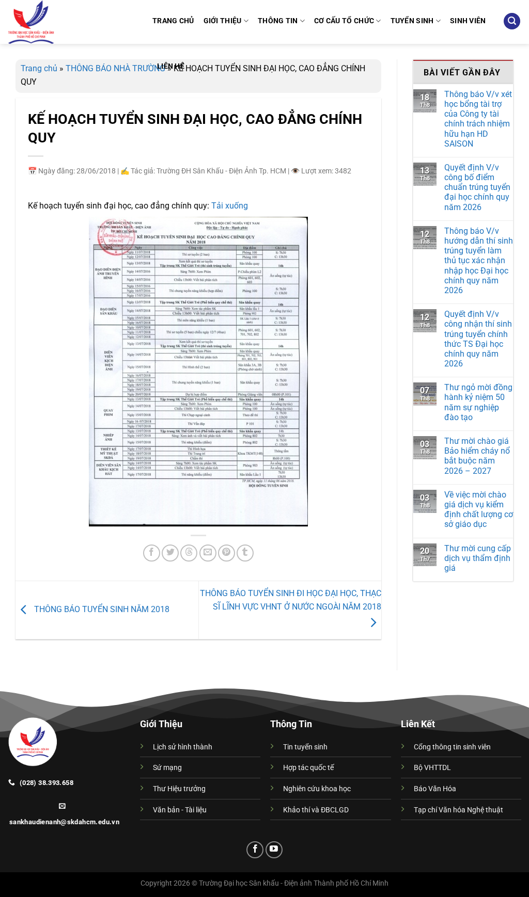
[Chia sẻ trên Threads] (188, 553)
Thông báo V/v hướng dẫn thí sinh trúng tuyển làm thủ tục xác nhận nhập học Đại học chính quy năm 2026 (478, 260)
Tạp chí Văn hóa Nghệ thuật (458, 810)
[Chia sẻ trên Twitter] (170, 553)
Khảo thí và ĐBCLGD (316, 810)
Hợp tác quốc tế (308, 767)
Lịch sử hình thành (182, 747)
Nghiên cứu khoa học (317, 788)
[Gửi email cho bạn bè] (207, 553)
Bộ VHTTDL (432, 767)
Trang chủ (39, 68)
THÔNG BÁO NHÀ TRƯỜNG (115, 68)
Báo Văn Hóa (435, 788)
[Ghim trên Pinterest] (226, 553)
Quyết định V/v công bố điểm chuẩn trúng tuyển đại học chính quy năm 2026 (477, 187)
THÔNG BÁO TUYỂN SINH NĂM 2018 (100, 609)
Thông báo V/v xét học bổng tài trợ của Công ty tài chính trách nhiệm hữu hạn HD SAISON (478, 119)
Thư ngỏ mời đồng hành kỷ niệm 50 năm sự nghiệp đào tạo (478, 402)
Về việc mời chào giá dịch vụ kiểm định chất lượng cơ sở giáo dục (478, 510)
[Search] (512, 21)
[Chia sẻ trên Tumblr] (245, 553)
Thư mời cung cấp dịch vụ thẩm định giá (477, 558)
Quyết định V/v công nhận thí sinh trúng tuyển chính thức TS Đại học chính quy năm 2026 (478, 339)
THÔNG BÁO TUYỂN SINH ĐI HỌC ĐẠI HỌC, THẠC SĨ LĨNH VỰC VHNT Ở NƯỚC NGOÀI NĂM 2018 (290, 600)
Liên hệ (170, 66)
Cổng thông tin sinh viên (452, 747)
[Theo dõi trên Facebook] (254, 849)
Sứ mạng (167, 767)
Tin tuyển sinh (305, 747)
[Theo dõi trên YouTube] (274, 849)
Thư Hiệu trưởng (179, 788)
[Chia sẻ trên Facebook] (151, 553)
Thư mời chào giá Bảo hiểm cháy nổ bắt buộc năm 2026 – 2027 (477, 456)
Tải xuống (229, 206)
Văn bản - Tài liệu (180, 810)
